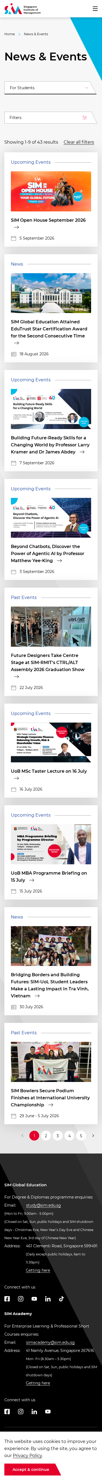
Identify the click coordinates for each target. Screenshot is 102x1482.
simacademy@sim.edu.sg (50, 1342)
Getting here (38, 1270)
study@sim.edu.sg (43, 1205)
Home (9, 34)
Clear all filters (79, 142)
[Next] (93, 1136)
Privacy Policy (27, 1455)
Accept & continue (31, 1469)
